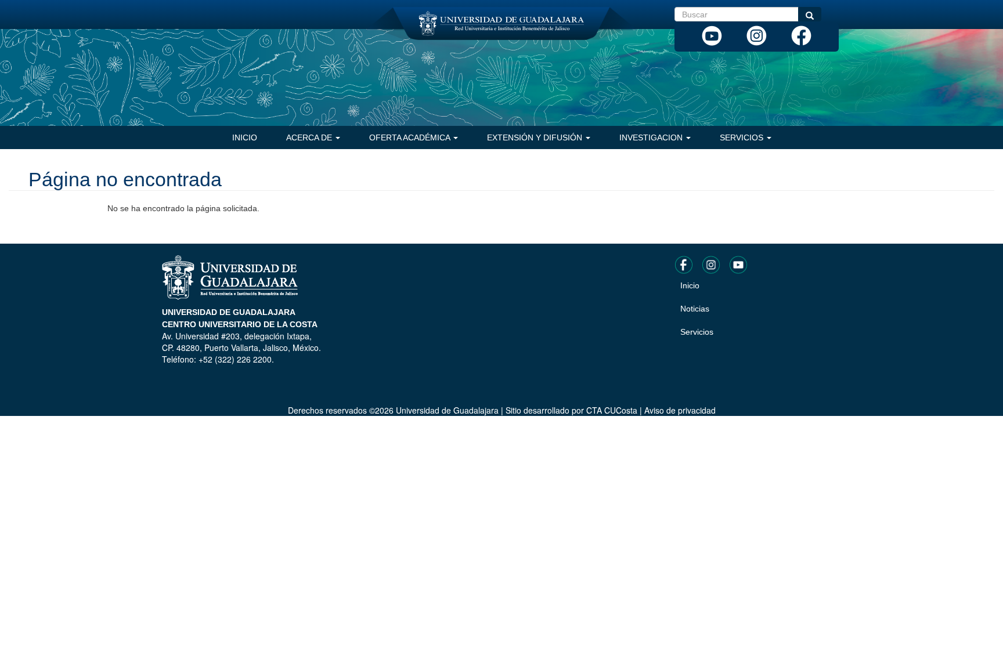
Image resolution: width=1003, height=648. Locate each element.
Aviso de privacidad (680, 410)
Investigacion (652, 137)
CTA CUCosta (611, 410)
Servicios (743, 137)
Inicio (244, 137)
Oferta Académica (410, 137)
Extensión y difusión (536, 137)
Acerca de (310, 137)
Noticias (694, 308)
